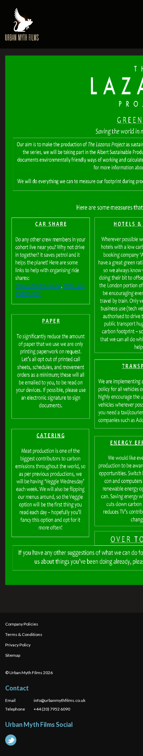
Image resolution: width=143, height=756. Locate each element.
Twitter (10, 740)
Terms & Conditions (23, 634)
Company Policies (21, 624)
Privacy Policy (18, 644)
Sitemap (12, 655)
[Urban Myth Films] (22, 24)
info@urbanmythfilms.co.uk (59, 700)
